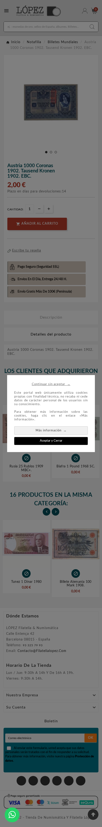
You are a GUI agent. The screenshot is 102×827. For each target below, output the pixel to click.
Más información (51, 430)
